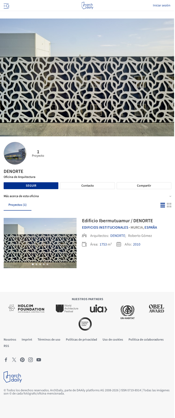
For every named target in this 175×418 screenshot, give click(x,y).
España (150, 227)
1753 (103, 244)
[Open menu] (6, 5)
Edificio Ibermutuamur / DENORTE (117, 220)
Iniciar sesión (161, 5)
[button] (33, 264)
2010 (136, 244)
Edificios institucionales (105, 227)
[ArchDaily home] (87, 5)
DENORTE (117, 235)
